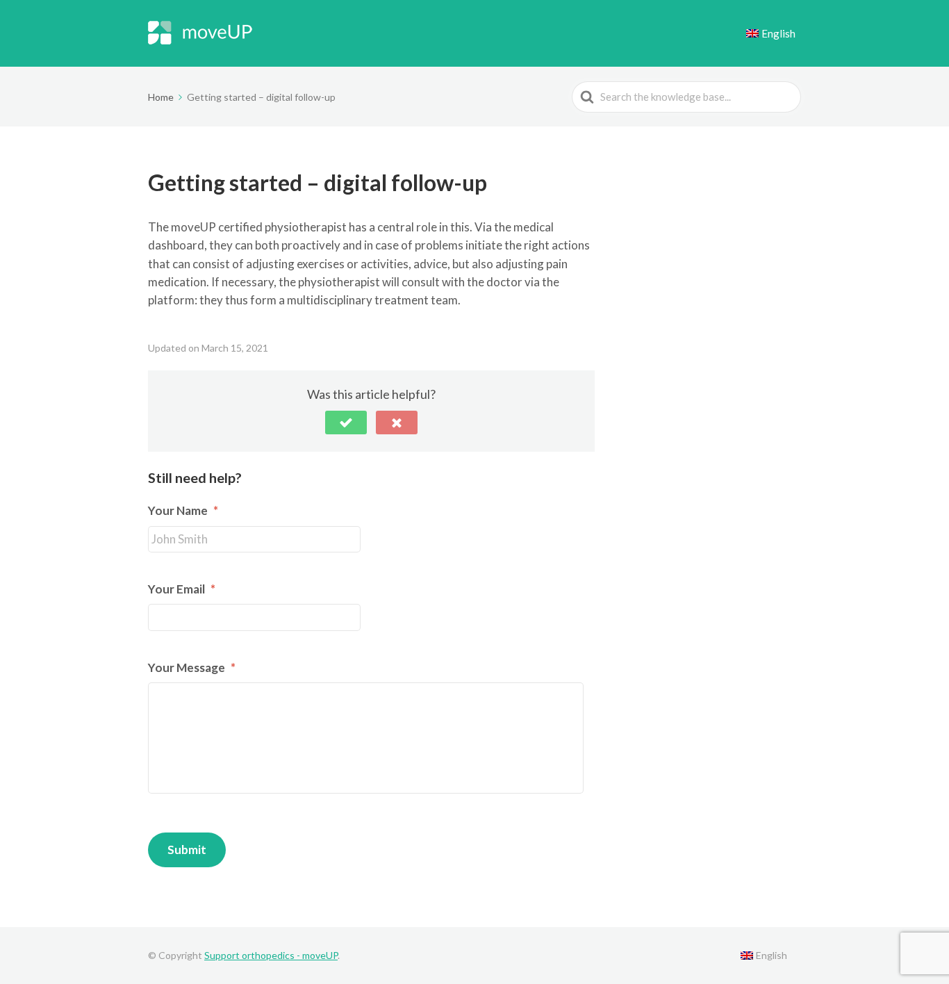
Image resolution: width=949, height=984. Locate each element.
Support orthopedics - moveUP (271, 955)
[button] (346, 422)
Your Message (192, 667)
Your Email (181, 589)
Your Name (183, 510)
